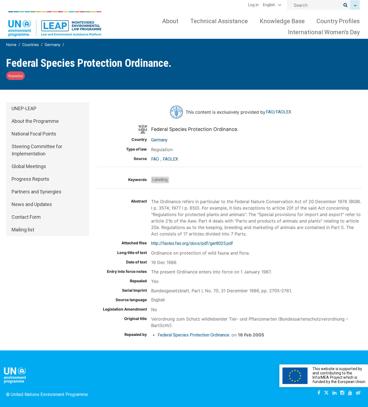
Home (11, 45)
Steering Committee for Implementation (37, 150)
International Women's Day (324, 32)
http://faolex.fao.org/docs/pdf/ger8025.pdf (192, 243)
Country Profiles (338, 21)
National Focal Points (34, 134)
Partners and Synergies (36, 191)
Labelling (160, 180)
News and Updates (32, 204)
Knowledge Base (282, 21)
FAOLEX (283, 111)
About (170, 21)
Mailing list (23, 229)
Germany (52, 45)
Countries (30, 45)
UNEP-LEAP (24, 108)
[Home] (55, 24)
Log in (253, 5)
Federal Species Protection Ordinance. (194, 335)
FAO (270, 111)
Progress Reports (30, 179)
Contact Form (26, 217)
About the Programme (35, 121)
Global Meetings (29, 166)
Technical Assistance (219, 21)
